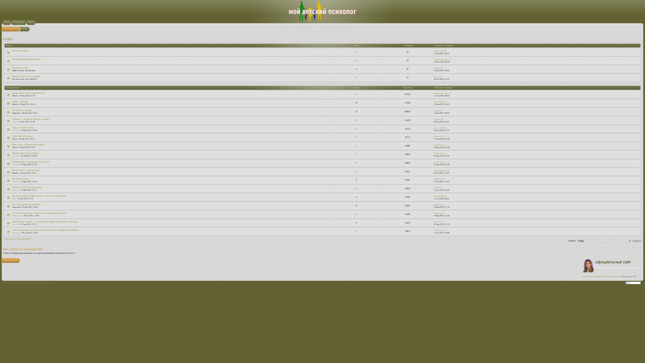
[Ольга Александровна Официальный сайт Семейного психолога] (611, 272)
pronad (17, 283)
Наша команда (588, 276)
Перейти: (572, 241)
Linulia (15, 122)
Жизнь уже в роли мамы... (26, 153)
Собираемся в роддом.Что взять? (30, 161)
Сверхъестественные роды (27, 187)
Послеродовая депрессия (26, 204)
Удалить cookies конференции (607, 276)
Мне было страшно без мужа (28, 144)
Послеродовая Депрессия (26, 59)
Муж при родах (20, 50)
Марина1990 (439, 51)
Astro (14, 198)
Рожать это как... (21, 67)
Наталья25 (438, 136)
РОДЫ (7, 39)
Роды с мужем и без (23, 127)
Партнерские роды (22, 136)
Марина (437, 77)
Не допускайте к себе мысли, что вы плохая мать (39, 195)
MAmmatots (17, 216)
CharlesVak (438, 145)
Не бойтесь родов (22, 110)
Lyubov (437, 188)
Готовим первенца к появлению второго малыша (39, 213)
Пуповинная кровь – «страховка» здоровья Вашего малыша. (45, 221)
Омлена (437, 68)
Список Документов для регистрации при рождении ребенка (45, 230)
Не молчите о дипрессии (25, 170)
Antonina (15, 130)
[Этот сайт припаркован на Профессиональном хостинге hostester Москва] (633, 284)
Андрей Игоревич (441, 59)
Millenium (438, 205)
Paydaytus (16, 233)
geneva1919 (439, 128)
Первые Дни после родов (26, 76)
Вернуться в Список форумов (18, 239)
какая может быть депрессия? (28, 93)
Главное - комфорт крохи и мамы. (31, 119)
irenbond (15, 156)
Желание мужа (20, 178)
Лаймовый (438, 179)
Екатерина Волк (440, 171)
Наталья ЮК (439, 196)
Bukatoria (438, 213)
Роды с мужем (20, 101)
